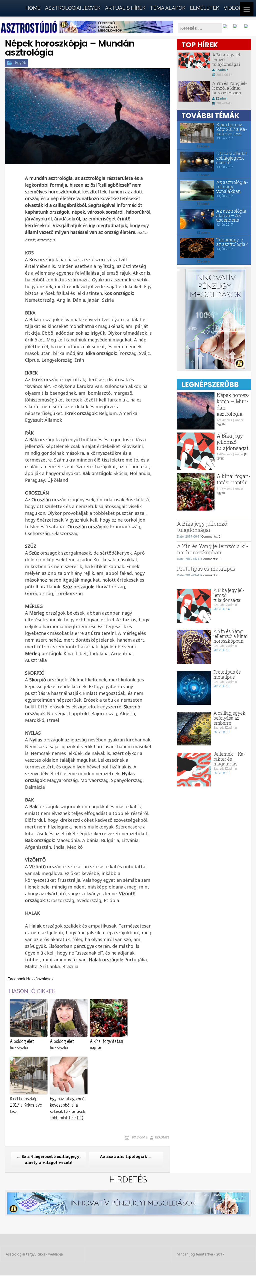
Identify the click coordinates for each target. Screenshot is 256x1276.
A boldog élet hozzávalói (22, 1044)
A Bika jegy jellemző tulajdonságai (232, 441)
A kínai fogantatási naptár (106, 1044)
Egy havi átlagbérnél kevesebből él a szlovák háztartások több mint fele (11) (67, 1108)
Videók (233, 8)
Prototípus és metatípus (206, 568)
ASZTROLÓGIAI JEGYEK (72, 8)
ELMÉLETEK (204, 8)
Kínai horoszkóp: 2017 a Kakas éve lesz (26, 1104)
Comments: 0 (210, 536)
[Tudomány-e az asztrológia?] (195, 248)
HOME (33, 8)
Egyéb (20, 63)
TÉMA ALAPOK (168, 8)
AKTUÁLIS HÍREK (125, 8)
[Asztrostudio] (12, 7)
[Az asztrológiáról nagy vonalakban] (195, 190)
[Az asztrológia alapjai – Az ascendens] (195, 219)
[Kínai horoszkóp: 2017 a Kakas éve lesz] (195, 133)
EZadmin (162, 1137)
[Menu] (247, 9)
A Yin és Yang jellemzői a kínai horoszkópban (229, 87)
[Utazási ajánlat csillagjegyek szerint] (195, 162)
